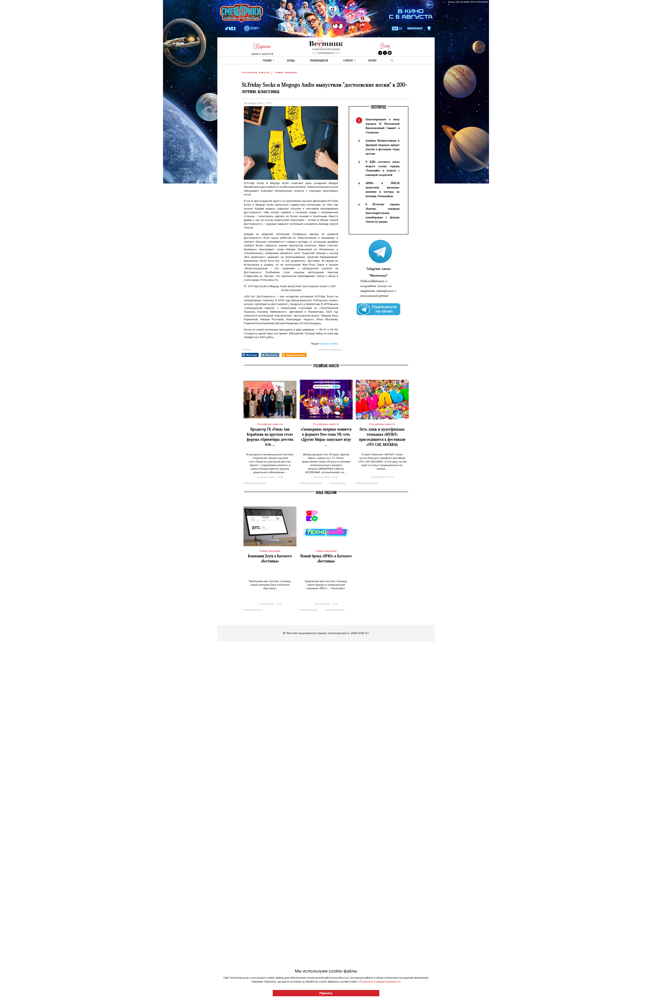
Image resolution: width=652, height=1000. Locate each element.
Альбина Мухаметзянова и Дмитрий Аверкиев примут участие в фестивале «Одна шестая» (383, 147)
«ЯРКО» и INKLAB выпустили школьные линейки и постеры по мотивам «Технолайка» (383, 189)
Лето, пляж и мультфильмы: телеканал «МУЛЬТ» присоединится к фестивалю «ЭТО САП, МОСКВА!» (382, 437)
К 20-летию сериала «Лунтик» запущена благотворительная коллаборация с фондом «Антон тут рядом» (383, 213)
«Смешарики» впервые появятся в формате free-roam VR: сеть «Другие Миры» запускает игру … (326, 437)
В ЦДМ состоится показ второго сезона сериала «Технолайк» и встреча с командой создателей (383, 168)
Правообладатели (319, 60)
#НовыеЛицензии (309, 610)
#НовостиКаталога (252, 610)
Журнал (372, 60)
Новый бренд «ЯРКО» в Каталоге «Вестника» (326, 558)
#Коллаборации (337, 483)
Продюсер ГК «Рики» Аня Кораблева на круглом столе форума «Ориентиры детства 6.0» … (270, 437)
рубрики (267, 60)
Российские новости (256, 72)
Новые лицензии (286, 72)
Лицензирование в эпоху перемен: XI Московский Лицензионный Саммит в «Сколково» (383, 126)
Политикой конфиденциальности (380, 981)
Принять (326, 993)
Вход (385, 45)
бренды (291, 60)
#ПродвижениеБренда (330, 349)
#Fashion (246, 349)
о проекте (348, 60)
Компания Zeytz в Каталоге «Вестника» (270, 558)
